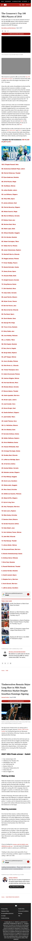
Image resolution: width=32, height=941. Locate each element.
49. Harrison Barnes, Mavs (9, 382)
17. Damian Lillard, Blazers (9, 519)
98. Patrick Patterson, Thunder (11, 173)
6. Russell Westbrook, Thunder (10, 566)
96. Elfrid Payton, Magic (8, 181)
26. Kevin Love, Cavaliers (9, 481)
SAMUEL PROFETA (13, 877)
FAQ (19, 915)
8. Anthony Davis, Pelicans (9, 558)
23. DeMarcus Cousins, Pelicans (11, 494)
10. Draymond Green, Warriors (10, 549)
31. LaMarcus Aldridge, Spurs (10, 459)
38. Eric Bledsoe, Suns (8, 429)
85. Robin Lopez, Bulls (8, 228)
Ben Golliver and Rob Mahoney (8, 28)
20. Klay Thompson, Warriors (10, 506)
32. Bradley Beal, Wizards (9, 455)
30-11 (5, 142)
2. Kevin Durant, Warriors (9, 583)
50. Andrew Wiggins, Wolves (10, 378)
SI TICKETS (24, 1)
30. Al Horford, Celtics (8, 464)
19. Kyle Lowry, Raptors (8, 511)
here (22, 121)
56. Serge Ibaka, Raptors (9, 353)
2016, (11, 130)
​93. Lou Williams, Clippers (9, 194)
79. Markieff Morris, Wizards (10, 254)
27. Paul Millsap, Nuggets (9, 477)
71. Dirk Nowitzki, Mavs (8, 288)
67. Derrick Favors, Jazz (8, 305)
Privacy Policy (4, 908)
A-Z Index (3, 915)
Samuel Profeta (5, 697)
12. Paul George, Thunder (9, 541)
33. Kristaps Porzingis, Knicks (10, 451)
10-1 (9, 142)
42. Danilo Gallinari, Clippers (10, 412)
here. (21, 124)
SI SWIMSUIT (8, 1)
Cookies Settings (5, 918)
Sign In (28, 4)
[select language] (23, 5)
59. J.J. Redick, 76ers (8, 340)
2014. (19, 130)
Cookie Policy (21, 908)
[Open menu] (2, 5)
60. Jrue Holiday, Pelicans (9, 335)
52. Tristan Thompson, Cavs (10, 370)
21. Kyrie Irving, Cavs (8, 502)
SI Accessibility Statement (7, 913)
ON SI (2, 1)
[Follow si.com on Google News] (28, 594)
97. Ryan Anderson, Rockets (10, 177)
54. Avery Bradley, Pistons (9, 361)
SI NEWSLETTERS (16, 1)
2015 (14, 130)
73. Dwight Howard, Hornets (10, 280)
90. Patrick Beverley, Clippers (10, 207)
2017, (8, 130)
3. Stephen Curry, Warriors (9, 579)
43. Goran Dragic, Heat (8, 408)
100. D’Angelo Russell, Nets (10, 164)
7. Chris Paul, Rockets (8, 562)
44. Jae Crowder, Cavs (8, 404)
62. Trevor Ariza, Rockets (9, 327)
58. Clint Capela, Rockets (9, 344)
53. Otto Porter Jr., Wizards (9, 365)
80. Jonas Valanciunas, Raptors (11, 250)
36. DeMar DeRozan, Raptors (10, 438)
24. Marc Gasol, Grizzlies (9, 489)
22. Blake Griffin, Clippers (9, 498)
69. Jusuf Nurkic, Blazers (9, 297)
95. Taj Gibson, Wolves (8, 186)
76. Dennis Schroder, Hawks (10, 267)
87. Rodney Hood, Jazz (8, 220)
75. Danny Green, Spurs (8, 271)
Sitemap (20, 913)
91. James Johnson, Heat (9, 203)
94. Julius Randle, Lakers (9, 190)
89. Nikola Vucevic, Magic (9, 211)
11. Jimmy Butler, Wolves (9, 545)
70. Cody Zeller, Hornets (9, 293)
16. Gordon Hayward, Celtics (10, 524)
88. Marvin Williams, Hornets (10, 216)
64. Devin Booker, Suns (8, 318)
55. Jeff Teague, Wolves (8, 357)
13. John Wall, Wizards (8, 536)
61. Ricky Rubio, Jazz (7, 331)
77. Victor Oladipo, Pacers (9, 263)
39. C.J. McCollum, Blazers (9, 425)
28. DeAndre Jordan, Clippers (10, 472)
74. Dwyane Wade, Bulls (8, 276)
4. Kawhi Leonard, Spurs (9, 575)
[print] (11, 663)
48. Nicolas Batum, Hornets (10, 387)
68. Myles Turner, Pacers (9, 301)
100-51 (24, 140)
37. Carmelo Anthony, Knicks (10, 434)
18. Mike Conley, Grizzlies (9, 515)
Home (2, 670)
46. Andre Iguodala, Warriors (10, 395)
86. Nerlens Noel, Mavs (8, 224)
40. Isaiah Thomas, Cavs (9, 421)
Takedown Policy (5, 911)
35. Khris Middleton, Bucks (9, 442)
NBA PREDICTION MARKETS (12, 897)
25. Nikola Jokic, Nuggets (9, 485)
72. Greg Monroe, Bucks (8, 284)
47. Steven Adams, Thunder (9, 391)
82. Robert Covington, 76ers (10, 241)
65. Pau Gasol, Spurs (7, 314)
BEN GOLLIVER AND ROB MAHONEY (17, 651)
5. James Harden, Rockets (9, 571)
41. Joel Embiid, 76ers (8, 417)
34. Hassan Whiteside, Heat (10, 447)
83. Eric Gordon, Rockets (9, 237)
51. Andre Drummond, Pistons (10, 374)
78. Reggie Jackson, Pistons (10, 258)
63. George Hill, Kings (8, 323)
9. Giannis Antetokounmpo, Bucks (11, 553)
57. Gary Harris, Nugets (8, 348)
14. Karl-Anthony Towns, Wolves (11, 532)
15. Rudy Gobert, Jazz (8, 528)
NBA (7, 670)
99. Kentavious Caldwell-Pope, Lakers (13, 169)
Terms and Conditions (23, 911)
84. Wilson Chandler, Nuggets (10, 233)
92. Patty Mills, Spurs (8, 199)
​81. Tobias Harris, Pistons (9, 246)
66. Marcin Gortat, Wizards (9, 310)
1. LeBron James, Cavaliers (9, 588)
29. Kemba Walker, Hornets (9, 468)
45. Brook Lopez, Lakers (9, 400)
